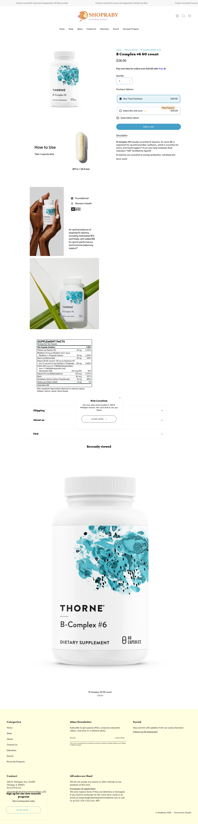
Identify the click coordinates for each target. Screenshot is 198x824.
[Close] (120, 397)
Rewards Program (16, 761)
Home (118, 50)
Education (11, 750)
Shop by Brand (131, 50)
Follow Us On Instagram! (145, 731)
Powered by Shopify (182, 812)
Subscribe (120, 738)
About (10, 739)
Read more (121, 159)
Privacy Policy (113, 743)
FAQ (35, 433)
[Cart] (190, 16)
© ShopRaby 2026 (163, 812)
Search (10, 756)
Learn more (97, 419)
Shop (9, 733)
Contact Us (12, 744)
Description (121, 135)
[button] (71, 29)
